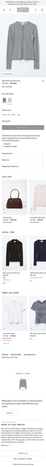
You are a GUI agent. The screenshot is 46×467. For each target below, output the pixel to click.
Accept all (23, 453)
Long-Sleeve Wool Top (37, 217)
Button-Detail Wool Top (11, 273)
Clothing (5, 354)
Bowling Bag (7, 217)
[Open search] (10, 10)
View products (8, 74)
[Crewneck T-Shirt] (14, 313)
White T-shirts (16, 354)
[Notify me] (4, 209)
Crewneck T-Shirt (9, 333)
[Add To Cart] (4, 264)
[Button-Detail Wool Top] (14, 252)
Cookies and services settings (23, 464)
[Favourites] (35, 10)
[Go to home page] (23, 10)
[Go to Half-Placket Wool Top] (23, 383)
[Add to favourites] (43, 81)
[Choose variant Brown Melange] (4, 100)
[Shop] (3, 10)
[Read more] (23, 3)
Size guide (6, 121)
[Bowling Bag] (14, 197)
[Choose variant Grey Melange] (9, 100)
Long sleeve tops (29, 354)
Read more (5, 445)
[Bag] (42, 10)
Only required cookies (23, 459)
